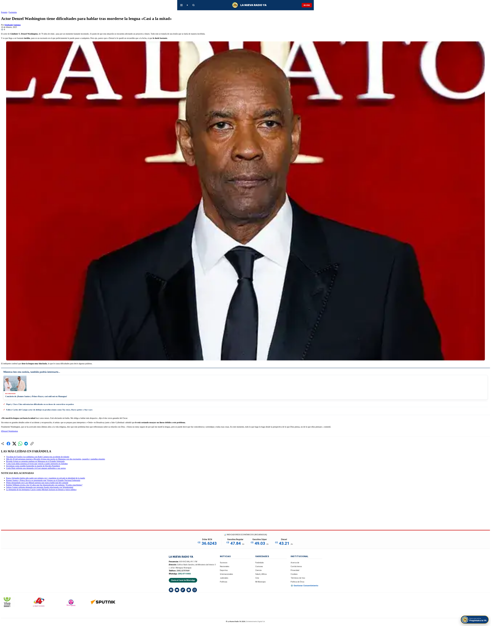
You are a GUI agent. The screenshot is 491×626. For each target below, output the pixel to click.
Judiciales (224, 578)
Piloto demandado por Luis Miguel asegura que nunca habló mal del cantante (37, 483)
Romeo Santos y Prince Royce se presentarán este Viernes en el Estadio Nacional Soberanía (43, 480)
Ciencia (258, 570)
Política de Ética (297, 582)
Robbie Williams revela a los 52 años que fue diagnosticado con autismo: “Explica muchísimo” (44, 485)
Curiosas (259, 566)
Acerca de (295, 562)
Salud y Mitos (261, 574)
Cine (257, 578)
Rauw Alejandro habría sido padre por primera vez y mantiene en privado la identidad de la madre (45, 478)
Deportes (224, 570)
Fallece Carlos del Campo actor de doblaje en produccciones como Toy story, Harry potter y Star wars (49, 410)
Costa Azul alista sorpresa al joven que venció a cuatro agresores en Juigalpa (37, 464)
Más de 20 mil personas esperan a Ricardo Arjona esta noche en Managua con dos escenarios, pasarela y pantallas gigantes (55, 459)
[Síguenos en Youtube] (177, 590)
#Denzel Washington (9, 431)
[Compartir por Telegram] (26, 443)
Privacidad (295, 570)
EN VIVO (307, 5)
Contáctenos (296, 566)
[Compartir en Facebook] (8, 443)
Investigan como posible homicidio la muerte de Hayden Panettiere (33, 466)
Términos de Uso (298, 578)
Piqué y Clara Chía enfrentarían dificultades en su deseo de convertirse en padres (40, 404)
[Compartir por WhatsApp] (20, 443)
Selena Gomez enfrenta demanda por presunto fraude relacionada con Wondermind (39, 487)
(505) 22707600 (183, 571)
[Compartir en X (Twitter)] (14, 443)
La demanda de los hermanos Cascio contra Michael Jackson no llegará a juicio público (41, 489)
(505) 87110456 (184, 574)
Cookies (294, 574)
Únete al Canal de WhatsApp (183, 580)
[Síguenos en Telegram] (188, 590)
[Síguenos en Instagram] (194, 590)
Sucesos (223, 562)
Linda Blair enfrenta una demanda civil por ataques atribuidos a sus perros (36, 468)
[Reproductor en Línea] (187, 5)
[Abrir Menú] (181, 5)
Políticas (223, 582)
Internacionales (226, 574)
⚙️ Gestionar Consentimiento (304, 585)
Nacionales (224, 566)
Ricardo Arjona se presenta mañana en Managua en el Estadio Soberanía (35, 461)
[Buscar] (193, 5)
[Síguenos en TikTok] (183, 590)
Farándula (13, 12)
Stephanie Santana (12, 25)
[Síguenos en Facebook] (171, 590)
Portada (4, 12)
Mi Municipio (260, 582)
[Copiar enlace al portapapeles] (32, 443)
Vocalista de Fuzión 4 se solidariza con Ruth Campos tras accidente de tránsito (37, 457)
